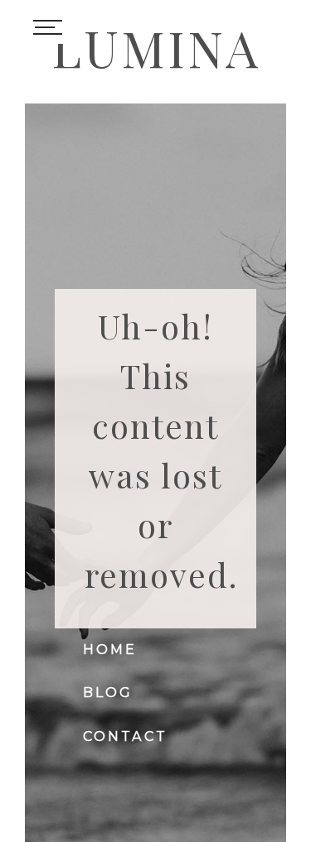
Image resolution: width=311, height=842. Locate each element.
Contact (125, 736)
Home (110, 649)
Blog (108, 692)
